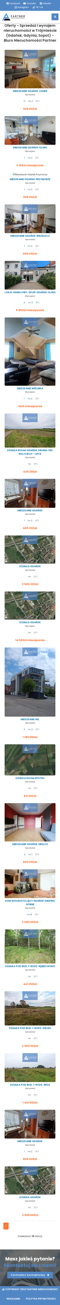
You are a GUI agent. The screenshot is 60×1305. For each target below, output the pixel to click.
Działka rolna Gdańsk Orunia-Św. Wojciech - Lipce (30, 454)
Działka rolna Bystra (30, 780)
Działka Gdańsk (30, 568)
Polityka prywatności (41, 1298)
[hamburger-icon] (55, 16)
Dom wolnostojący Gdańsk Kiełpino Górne (30, 904)
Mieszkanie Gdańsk (30, 512)
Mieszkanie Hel (30, 721)
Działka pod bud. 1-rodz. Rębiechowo (30, 968)
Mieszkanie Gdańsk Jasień (30, 92)
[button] (30, 1275)
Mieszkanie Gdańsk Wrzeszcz (30, 237)
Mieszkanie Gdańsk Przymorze (30, 181)
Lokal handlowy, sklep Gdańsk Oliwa (30, 294)
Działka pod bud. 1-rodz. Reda (30, 1086)
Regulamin (13, 1298)
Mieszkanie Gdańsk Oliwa (30, 149)
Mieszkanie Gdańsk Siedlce (30, 846)
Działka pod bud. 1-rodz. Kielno (30, 1030)
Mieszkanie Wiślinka (30, 390)
